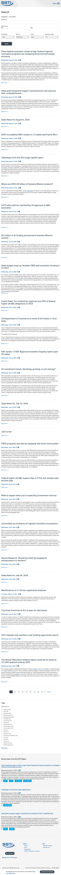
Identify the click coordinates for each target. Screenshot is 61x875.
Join (43, 844)
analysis (17, 674)
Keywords (4, 19)
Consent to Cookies (47, 871)
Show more (4, 748)
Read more (4, 82)
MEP (5, 829)
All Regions (4, 34)
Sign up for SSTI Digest (10, 857)
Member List (46, 847)
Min (2, 27)
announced (30, 191)
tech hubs (18, 780)
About (25, 844)
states (11, 829)
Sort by (18, 34)
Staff (25, 847)
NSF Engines (27, 780)
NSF (5, 780)
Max (31, 27)
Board (25, 845)
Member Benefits (47, 845)
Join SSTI (10, 853)
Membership (27, 849)
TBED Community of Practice (32, 851)
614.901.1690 (54, 868)
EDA (11, 780)
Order (32, 34)
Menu (54, 3)
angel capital (7, 805)
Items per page (49, 34)
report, (35, 669)
